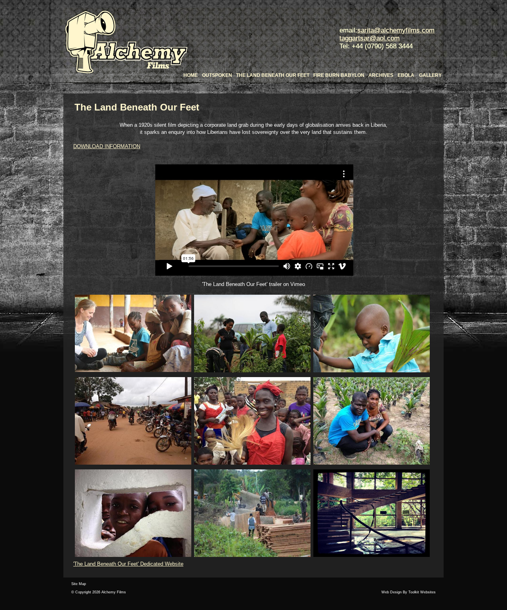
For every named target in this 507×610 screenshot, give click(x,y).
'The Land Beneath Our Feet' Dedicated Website (128, 564)
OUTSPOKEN (217, 75)
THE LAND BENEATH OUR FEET (272, 75)
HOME (190, 75)
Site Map (78, 584)
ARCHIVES (380, 75)
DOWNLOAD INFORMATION (106, 146)
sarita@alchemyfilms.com (396, 30)
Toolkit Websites (422, 592)
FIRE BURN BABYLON (338, 75)
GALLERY (430, 75)
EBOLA (406, 75)
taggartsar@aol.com (369, 38)
